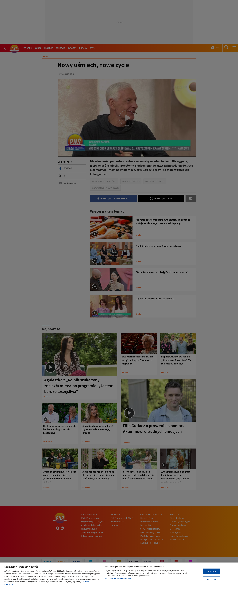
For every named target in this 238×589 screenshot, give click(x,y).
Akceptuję (212, 571)
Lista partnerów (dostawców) (118, 578)
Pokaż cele (211, 579)
